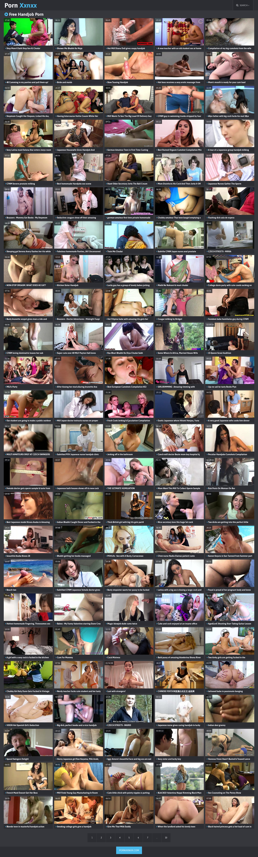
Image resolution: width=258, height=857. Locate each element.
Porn (20, 5)
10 (166, 837)
